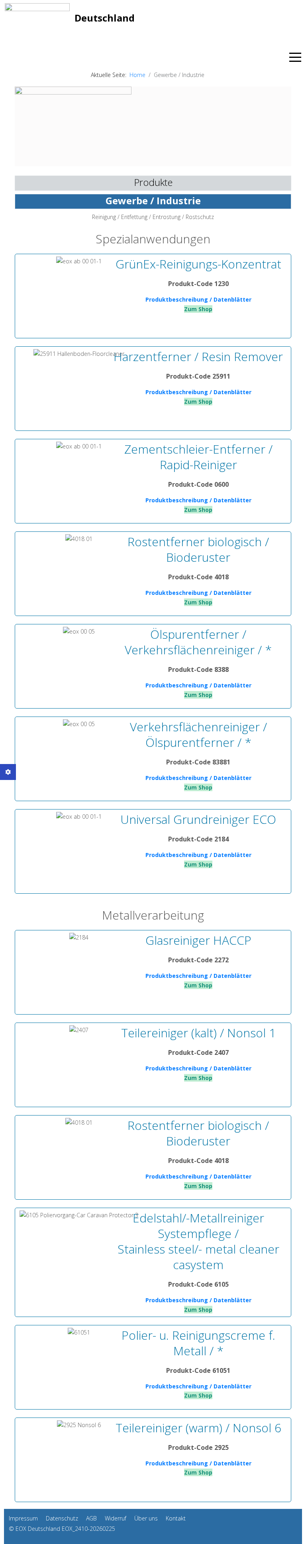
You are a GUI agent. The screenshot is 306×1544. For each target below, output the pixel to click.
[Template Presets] (8, 772)
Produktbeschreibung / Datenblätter (198, 299)
